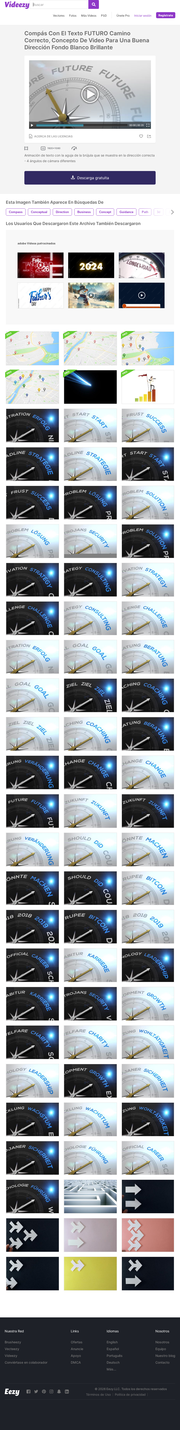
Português (115, 1356)
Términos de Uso (98, 1394)
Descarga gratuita (93, 177)
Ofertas (76, 1342)
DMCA (76, 1362)
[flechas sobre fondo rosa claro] (90, 1235)
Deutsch (113, 1362)
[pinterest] (44, 1391)
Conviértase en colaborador (26, 1362)
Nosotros (162, 1342)
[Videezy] (17, 5)
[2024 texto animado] (91, 266)
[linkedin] (67, 1391)
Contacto (162, 1362)
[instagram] (51, 1391)
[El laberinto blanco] (90, 1196)
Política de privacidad (130, 1394)
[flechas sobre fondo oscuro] (148, 1196)
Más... (111, 1369)
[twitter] (36, 1391)
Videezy (11, 1356)
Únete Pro (123, 15)
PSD (104, 15)
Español (113, 1349)
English (112, 1342)
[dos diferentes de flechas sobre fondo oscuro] (148, 1274)
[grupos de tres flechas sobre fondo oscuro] (32, 1235)
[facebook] (28, 1391)
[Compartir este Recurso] (149, 136)
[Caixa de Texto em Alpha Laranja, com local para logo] (142, 296)
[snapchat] (59, 1391)
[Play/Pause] (32, 125)
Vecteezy (12, 1349)
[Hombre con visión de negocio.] (148, 387)
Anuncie (77, 1349)
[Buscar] (93, 4)
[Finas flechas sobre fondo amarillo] (90, 1274)
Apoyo (76, 1356)
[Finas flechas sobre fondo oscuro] (32, 1274)
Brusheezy (13, 1342)
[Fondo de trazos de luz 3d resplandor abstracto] (90, 387)
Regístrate (165, 15)
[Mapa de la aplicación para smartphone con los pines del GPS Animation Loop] (148, 348)
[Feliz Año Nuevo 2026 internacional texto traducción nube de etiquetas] (41, 266)
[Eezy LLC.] (12, 1391)
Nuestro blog (165, 1356)
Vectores (58, 15)
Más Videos (88, 15)
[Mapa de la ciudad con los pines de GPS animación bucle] (32, 348)
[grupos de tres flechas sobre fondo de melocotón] (148, 1235)
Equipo (160, 1349)
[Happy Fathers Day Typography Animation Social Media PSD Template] (41, 296)
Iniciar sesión (142, 15)
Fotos (72, 15)
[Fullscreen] (148, 125)
